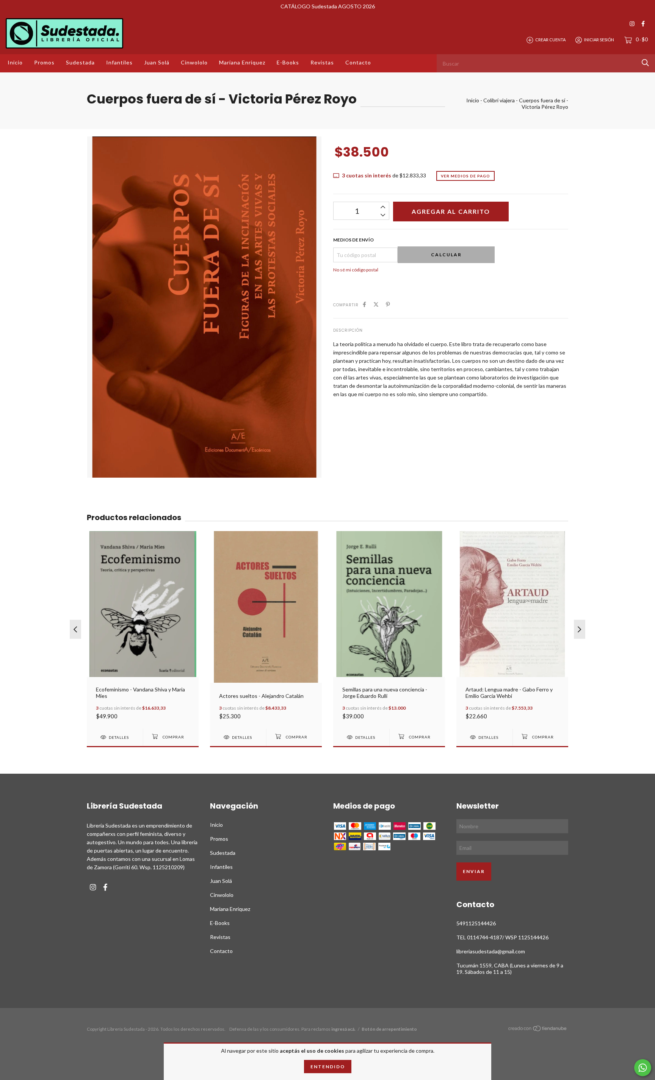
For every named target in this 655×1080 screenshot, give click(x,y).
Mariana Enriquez (242, 62)
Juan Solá (156, 62)
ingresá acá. (343, 1029)
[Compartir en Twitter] (376, 304)
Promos (44, 62)
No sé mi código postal (355, 270)
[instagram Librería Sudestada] (632, 24)
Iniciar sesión (599, 39)
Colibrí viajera (499, 100)
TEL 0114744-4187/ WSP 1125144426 (502, 937)
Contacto (358, 62)
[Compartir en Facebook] (364, 304)
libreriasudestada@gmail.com (490, 951)
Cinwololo (194, 62)
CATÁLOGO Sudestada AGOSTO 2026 (327, 6)
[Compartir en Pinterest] (388, 304)
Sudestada (80, 62)
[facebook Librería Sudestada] (643, 24)
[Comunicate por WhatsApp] (642, 1067)
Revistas (322, 62)
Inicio (15, 62)
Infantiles (119, 62)
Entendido (327, 1066)
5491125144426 (476, 923)
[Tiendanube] (538, 1030)
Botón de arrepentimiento (389, 1029)
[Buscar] (645, 62)
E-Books (288, 62)
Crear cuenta (550, 39)
